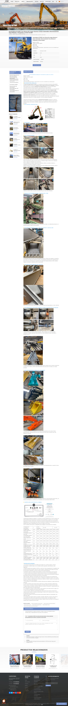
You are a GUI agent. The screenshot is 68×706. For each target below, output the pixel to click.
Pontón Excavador (37, 688)
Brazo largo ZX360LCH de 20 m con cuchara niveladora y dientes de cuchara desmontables (27, 666)
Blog (53, 1)
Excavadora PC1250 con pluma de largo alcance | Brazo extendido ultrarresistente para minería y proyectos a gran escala (39, 617)
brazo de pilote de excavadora (37, 681)
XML (55, 703)
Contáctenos (48, 1)
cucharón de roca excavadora (37, 695)
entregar (47, 685)
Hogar (26, 680)
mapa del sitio (49, 703)
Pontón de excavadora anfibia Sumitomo (37, 698)
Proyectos (26, 687)
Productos (17, 1)
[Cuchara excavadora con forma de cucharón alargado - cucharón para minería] (11, 139)
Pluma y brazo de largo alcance (36, 604)
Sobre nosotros (29, 1)
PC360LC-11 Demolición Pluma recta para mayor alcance (17, 150)
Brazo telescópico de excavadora (14, 89)
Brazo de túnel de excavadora (13, 87)
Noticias (36, 1)
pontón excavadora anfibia (38, 686)
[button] (60, 661)
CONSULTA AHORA (37, 65)
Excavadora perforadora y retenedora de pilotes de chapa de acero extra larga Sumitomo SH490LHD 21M (17, 128)
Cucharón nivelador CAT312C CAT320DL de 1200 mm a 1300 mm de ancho (17, 144)
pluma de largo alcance (27, 604)
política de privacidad (29, 704)
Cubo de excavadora (14, 82)
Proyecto (42, 1)
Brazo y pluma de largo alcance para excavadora (31, 606)
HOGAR (12, 1)
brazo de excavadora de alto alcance (38, 692)
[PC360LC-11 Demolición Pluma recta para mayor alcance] (11, 150)
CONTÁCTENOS (13, 110)
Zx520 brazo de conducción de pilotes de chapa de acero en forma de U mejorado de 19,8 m (17, 133)
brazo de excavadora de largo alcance (37, 603)
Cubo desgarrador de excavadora (14, 91)
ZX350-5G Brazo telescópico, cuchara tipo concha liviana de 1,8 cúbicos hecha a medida (17, 122)
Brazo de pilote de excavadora (13, 78)
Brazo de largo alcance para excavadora (19, 33)
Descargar (26, 689)
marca (23, 1)
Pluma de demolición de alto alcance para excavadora (14, 80)
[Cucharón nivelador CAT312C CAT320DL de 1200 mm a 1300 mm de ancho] (11, 145)
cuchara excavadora (37, 689)
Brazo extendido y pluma (46, 604)
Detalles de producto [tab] (28, 71)
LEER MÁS (15, 118)
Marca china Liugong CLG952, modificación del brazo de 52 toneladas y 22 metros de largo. (17, 156)
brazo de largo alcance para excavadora (49, 603)
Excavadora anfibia (14, 84)
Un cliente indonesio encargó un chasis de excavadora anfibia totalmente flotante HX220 (17, 117)
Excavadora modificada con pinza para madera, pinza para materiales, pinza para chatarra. (40, 666)
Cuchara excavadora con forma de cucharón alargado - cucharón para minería (17, 139)
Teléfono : (14, 682)
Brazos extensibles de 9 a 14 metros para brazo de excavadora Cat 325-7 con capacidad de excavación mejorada (14, 666)
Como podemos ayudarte (14, 97)
